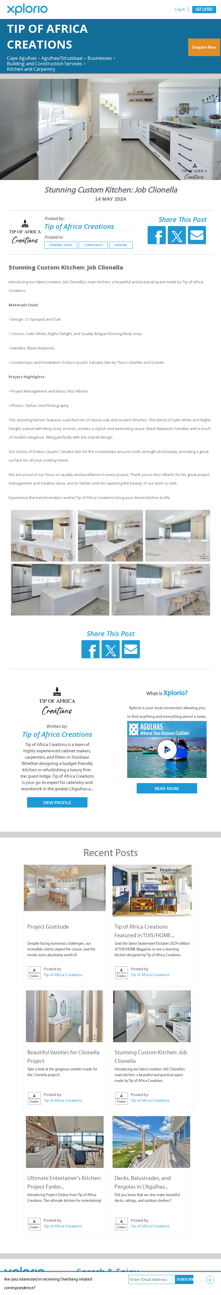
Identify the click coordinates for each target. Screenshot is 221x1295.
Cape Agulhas (22, 58)
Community (93, 245)
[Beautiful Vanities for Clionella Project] (65, 1016)
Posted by (52, 968)
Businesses (99, 58)
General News (60, 245)
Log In (180, 9)
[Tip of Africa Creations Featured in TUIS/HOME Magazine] (152, 891)
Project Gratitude (48, 926)
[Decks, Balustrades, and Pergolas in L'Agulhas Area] (151, 1142)
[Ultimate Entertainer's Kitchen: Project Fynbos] (65, 1142)
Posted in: (53, 237)
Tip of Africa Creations (47, 36)
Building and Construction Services (44, 63)
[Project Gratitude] (65, 888)
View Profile (57, 802)
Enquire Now (204, 47)
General (121, 245)
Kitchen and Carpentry (31, 69)
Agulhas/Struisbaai (62, 58)
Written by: (57, 726)
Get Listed (204, 9)
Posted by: (54, 218)
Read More (167, 788)
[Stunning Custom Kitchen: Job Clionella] (152, 1016)
